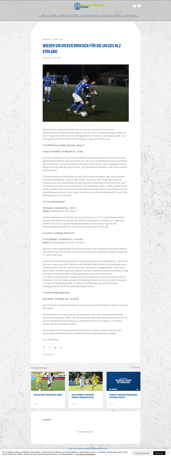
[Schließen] (168, 453)
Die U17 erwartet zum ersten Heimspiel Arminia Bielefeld (83, 396)
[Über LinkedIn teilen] (55, 347)
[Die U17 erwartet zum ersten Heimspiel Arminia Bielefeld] (86, 381)
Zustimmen (159, 453)
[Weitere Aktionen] (127, 39)
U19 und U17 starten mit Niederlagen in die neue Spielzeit (123, 396)
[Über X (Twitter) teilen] (49, 347)
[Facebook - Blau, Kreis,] (134, 5)
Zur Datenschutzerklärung (85, 454)
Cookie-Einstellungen (142, 453)
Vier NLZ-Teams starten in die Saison (48, 395)
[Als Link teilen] (61, 347)
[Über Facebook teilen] (44, 347)
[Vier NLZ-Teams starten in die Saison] (48, 381)
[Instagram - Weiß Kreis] (139, 5)
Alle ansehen (135, 367)
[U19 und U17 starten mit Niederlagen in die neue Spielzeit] (123, 381)
